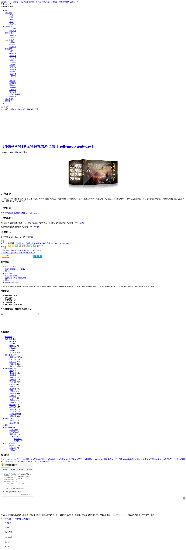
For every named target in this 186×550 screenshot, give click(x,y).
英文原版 (12, 92)
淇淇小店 (8, 101)
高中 (11, 22)
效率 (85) (146, 459)
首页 (7, 10)
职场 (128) (63, 459)
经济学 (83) (154, 459)
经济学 (12, 85)
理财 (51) (66, 461)
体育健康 (12, 53)
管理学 (12, 81)
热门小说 (21, 109)
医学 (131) (45, 459)
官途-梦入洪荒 (10, 266)
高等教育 (12, 353)
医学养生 (12, 56)
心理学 (12, 65)
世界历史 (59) (17, 461)
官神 (7, 271)
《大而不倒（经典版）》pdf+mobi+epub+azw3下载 (20, 250)
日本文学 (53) (58, 461)
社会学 (12, 78)
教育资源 (8, 13)
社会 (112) (100, 459)
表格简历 (17, 441)
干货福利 (12, 47)
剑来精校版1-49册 (12, 282)
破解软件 (8, 33)
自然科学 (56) (34, 461)
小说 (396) (13, 459)
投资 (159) (37, 459)
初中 (11, 19)
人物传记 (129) (54, 459)
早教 (11, 15)
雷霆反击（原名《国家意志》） (17, 278)
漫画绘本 (12, 74)
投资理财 (12, 44)
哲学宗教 (12, 60)
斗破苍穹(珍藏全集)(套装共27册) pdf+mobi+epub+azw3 (21, 213)
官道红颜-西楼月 (11, 276)
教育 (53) (49, 461)
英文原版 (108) (120, 459)
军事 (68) (9, 461)
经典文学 (12, 83)
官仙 (7, 280)
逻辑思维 (12, 96)
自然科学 (12, 90)
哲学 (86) (139, 459)
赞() (3, 241)
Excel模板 (13, 430)
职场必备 (8, 26)
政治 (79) (161, 459)
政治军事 (12, 69)
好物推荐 (8, 337)
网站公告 (8, 425)
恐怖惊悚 (12, 359)
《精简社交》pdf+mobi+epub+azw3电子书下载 (18, 253)
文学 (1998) (5, 459)
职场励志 (12, 87)
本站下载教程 (80, 223)
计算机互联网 (14, 94)
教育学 (12, 72)
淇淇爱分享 (9, 99)
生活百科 (12, 76)
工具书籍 (12, 62)
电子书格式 (34, 227)
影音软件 (12, 38)
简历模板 (12, 31)
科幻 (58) (26, 461)
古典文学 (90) (131, 459)
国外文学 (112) (109, 459)
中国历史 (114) (91, 459)
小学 (11, 17)
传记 (11, 51)
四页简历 (17, 439)
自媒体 (12, 42)
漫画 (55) (42, 461)
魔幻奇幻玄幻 (14, 366)
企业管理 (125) (72, 459)
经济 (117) (82, 459)
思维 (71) (178, 459)
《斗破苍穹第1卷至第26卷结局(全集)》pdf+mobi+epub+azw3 (47, 146)
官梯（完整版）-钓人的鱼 (15, 269)
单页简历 (17, 436)
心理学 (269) (29, 459)
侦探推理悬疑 (14, 357)
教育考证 (12, 24)
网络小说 (29, 109)
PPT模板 (12, 28)
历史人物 (12, 58)
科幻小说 (12, 362)
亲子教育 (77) (170, 459)
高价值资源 (9, 40)
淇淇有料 (74, 2)
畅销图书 (8, 49)
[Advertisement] (93, 127)
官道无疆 (8, 273)
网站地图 (18, 519)
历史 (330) (20, 459)
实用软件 (12, 35)
